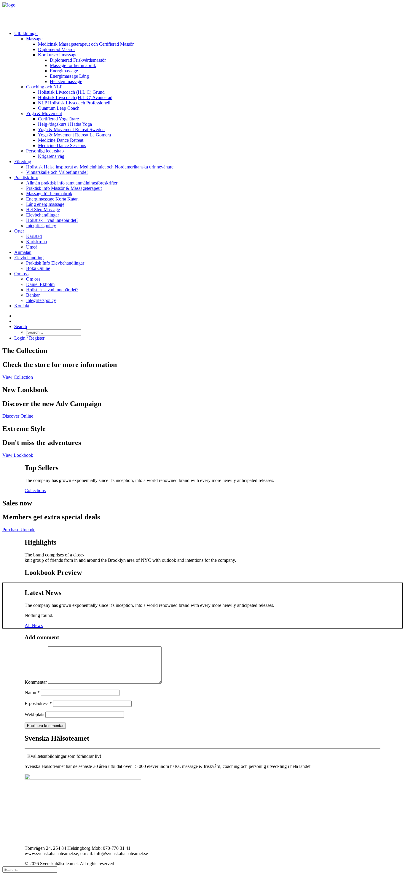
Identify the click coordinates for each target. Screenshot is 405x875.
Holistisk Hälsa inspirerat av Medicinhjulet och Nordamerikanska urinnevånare (99, 166)
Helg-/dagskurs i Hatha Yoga (65, 124)
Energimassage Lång (69, 76)
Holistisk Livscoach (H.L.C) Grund (71, 92)
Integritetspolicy (41, 225)
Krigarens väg (51, 156)
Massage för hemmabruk (73, 65)
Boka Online (38, 268)
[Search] (29, 869)
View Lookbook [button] (17, 455)
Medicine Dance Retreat (60, 140)
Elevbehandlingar (42, 214)
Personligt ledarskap (45, 150)
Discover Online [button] (17, 416)
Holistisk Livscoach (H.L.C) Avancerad (75, 97)
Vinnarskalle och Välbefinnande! (57, 172)
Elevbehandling (29, 257)
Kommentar (36, 682)
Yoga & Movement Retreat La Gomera (74, 134)
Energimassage (64, 70)
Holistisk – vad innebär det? (52, 220)
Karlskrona (36, 241)
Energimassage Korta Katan (52, 198)
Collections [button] (35, 490)
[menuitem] (208, 95)
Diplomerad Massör (56, 49)
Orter (19, 230)
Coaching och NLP (44, 86)
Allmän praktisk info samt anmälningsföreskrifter (71, 182)
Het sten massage (66, 81)
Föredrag (22, 161)
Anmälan (22, 252)
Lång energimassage (45, 204)
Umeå (31, 246)
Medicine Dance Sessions (62, 145)
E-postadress (38, 703)
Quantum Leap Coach (58, 108)
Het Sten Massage (43, 209)
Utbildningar (26, 33)
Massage (34, 38)
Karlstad (34, 236)
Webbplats (34, 714)
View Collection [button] (17, 377)
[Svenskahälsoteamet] (202, 14)
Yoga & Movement (44, 113)
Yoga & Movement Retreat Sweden (71, 129)
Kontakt (21, 305)
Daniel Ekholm (40, 284)
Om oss (21, 273)
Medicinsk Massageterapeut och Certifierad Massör (86, 44)
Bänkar (33, 295)
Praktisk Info (26, 177)
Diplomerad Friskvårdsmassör (78, 60)
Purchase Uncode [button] (18, 529)
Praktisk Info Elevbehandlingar (55, 262)
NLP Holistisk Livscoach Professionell (74, 102)
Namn (32, 692)
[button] (20, 326)
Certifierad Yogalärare (58, 118)
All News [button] (34, 625)
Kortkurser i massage (57, 54)
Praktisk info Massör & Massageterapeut (64, 188)
